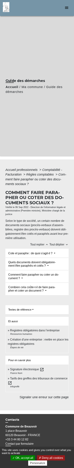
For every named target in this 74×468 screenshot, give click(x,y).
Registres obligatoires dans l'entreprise (35, 330)
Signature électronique (27, 369)
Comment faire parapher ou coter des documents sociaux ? (35, 179)
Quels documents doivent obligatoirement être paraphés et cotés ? (32, 264)
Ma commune (32, 87)
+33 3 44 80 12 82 (16, 439)
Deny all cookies (52, 457)
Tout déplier (59, 244)
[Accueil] (16, 8)
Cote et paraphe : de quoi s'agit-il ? (30, 253)
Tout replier (39, 244)
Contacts (12, 419)
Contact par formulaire (19, 443)
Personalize (37, 463)
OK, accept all (24, 457)
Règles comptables (40, 174)
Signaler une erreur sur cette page (44, 397)
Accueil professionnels (21, 170)
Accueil (12, 87)
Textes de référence (19, 309)
